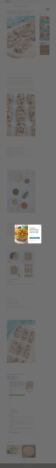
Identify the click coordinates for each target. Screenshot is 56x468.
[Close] (40, 225)
